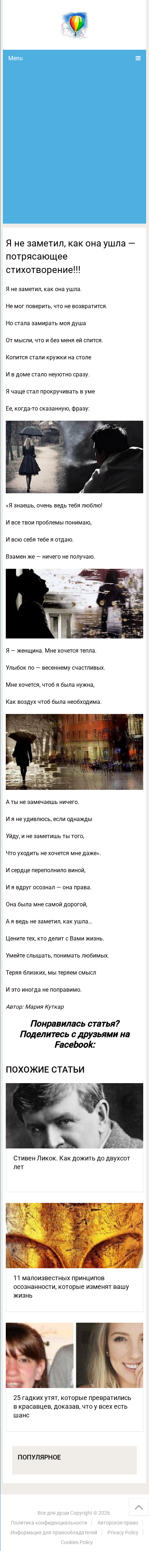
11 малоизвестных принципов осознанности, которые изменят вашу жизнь (71, 1286)
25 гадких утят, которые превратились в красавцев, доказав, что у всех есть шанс (72, 1406)
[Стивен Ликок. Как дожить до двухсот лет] (74, 1115)
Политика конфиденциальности (49, 1523)
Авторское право (117, 1523)
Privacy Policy (123, 1532)
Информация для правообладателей (53, 1532)
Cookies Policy (77, 1542)
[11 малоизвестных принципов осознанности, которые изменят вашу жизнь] (74, 1235)
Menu (15, 58)
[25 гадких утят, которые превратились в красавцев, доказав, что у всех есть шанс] (74, 1355)
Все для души (53, 1513)
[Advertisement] (74, 145)
